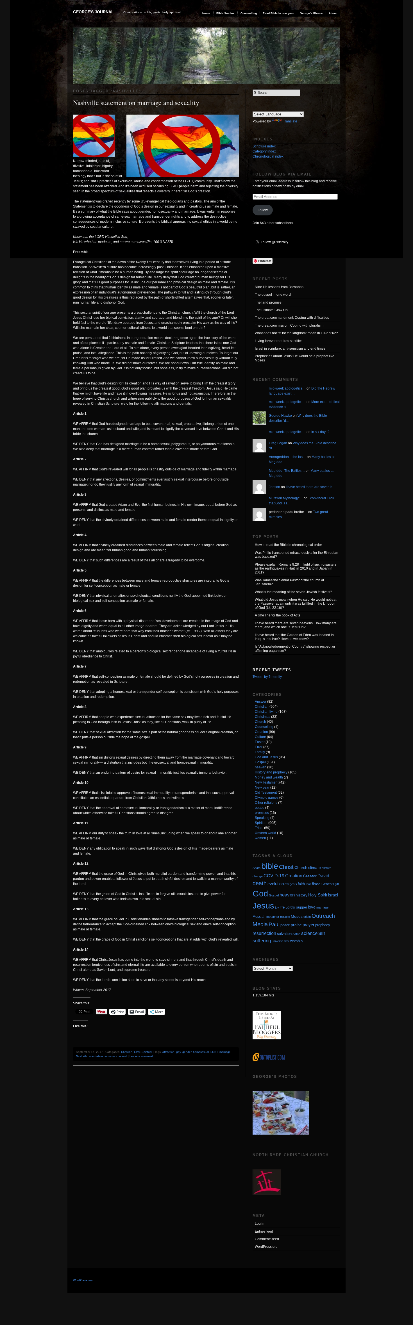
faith (301, 884)
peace (259, 808)
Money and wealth (269, 777)
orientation (96, 1056)
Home (206, 13)
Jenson (274, 487)
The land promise (268, 302)
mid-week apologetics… (287, 388)
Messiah (259, 917)
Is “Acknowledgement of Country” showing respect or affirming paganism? (295, 648)
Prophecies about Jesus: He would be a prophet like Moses (294, 358)
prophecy (322, 925)
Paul (274, 924)
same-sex (111, 1056)
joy (277, 907)
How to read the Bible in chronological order (288, 545)
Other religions (266, 803)
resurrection (264, 933)
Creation (261, 732)
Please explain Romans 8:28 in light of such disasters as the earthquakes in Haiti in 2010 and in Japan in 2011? (295, 569)
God (260, 893)
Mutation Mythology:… (286, 498)
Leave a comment (141, 1056)
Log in (259, 1224)
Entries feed (264, 1231)
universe (277, 941)
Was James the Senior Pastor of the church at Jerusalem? (289, 582)
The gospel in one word (273, 295)
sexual (123, 1056)
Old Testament (266, 792)
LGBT (214, 1051)
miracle (285, 916)
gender (186, 1051)
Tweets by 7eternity (267, 677)
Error (137, 1051)
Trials (259, 828)
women (260, 838)
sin (321, 933)
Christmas (262, 717)
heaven (260, 767)
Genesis (327, 884)
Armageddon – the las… (287, 457)
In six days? (320, 432)
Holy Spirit (317, 895)
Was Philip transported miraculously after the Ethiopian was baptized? (296, 555)
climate (314, 867)
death (260, 883)
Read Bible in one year (278, 13)
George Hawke (280, 416)
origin (307, 916)
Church (260, 722)
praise (296, 925)
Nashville (81, 1056)
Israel (333, 895)
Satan (296, 933)
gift (337, 884)
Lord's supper (296, 907)
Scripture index (264, 146)
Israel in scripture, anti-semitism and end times (290, 348)
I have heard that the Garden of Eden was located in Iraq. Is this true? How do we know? (294, 637)
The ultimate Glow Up (271, 310)
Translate (290, 121)
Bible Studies (225, 13)
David (323, 875)
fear (308, 884)
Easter (260, 742)
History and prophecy (271, 772)
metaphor (272, 916)
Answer (260, 702)
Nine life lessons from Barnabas (279, 287)
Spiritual (147, 1051)
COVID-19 (274, 875)
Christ (286, 867)
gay (178, 1051)
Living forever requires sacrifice (279, 341)
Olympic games (266, 798)
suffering (262, 940)
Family (260, 752)
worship (296, 941)
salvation (284, 934)
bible (269, 866)
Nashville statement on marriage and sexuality (136, 102)
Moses (297, 916)
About (333, 13)
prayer (308, 924)
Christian (126, 1051)
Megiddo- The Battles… (287, 471)
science (309, 933)
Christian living (266, 712)
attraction (168, 1051)
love (312, 907)
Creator (310, 876)
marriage (225, 1051)
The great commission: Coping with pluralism (289, 325)
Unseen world (265, 833)
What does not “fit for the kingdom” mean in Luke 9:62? (296, 333)
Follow (263, 210)
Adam (256, 867)
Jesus (263, 905)
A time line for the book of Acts (277, 615)
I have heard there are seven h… (311, 487)
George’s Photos (311, 13)
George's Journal (93, 12)
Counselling (248, 13)
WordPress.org (266, 1247)
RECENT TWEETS (272, 670)
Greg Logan (278, 443)
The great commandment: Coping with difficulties (292, 318)
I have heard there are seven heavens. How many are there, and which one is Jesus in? (296, 625)
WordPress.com (83, 1280)
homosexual (201, 1051)
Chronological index (268, 156)
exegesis (291, 884)
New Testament (266, 782)
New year (262, 787)
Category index (264, 151)
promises (262, 813)
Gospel (260, 762)
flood (316, 884)
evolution (275, 884)
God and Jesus (266, 757)
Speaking (262, 818)
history (301, 895)
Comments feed (267, 1239)
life (282, 907)
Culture (260, 737)
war (286, 941)
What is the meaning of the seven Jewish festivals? (293, 592)
